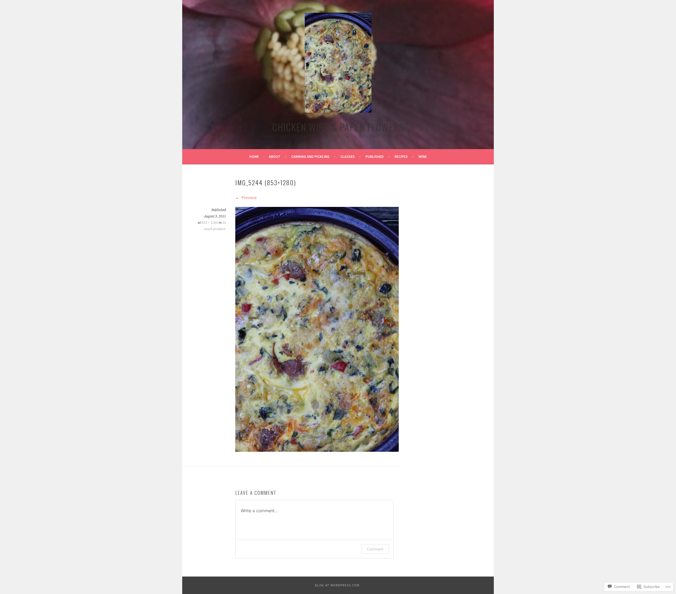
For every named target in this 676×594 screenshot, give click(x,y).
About (274, 156)
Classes (347, 156)
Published (374, 156)
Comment (375, 549)
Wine (423, 156)
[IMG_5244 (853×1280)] (317, 450)
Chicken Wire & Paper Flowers (338, 127)
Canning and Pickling (310, 156)
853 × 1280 (209, 223)
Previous (248, 197)
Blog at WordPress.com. (338, 585)
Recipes (401, 156)
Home (254, 156)
